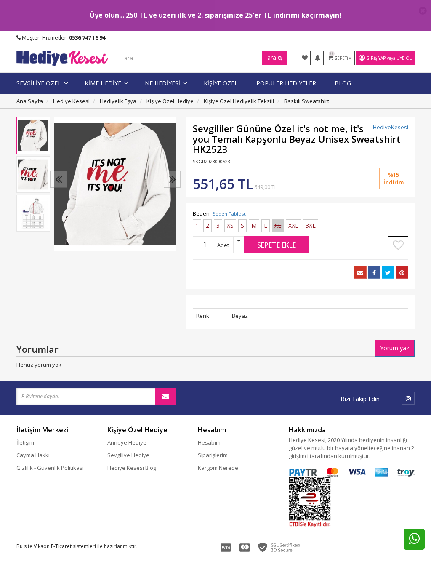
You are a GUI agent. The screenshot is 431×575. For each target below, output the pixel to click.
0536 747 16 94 (87, 37)
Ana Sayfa (29, 101)
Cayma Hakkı (33, 455)
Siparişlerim (213, 455)
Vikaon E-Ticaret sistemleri (65, 546)
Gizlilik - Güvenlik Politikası (50, 467)
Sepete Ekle (276, 245)
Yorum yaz (394, 348)
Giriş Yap (376, 58)
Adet (223, 245)
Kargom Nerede (218, 467)
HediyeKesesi (390, 127)
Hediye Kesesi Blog (131, 467)
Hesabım (209, 442)
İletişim (25, 442)
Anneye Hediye (126, 442)
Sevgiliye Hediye (128, 455)
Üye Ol (404, 58)
